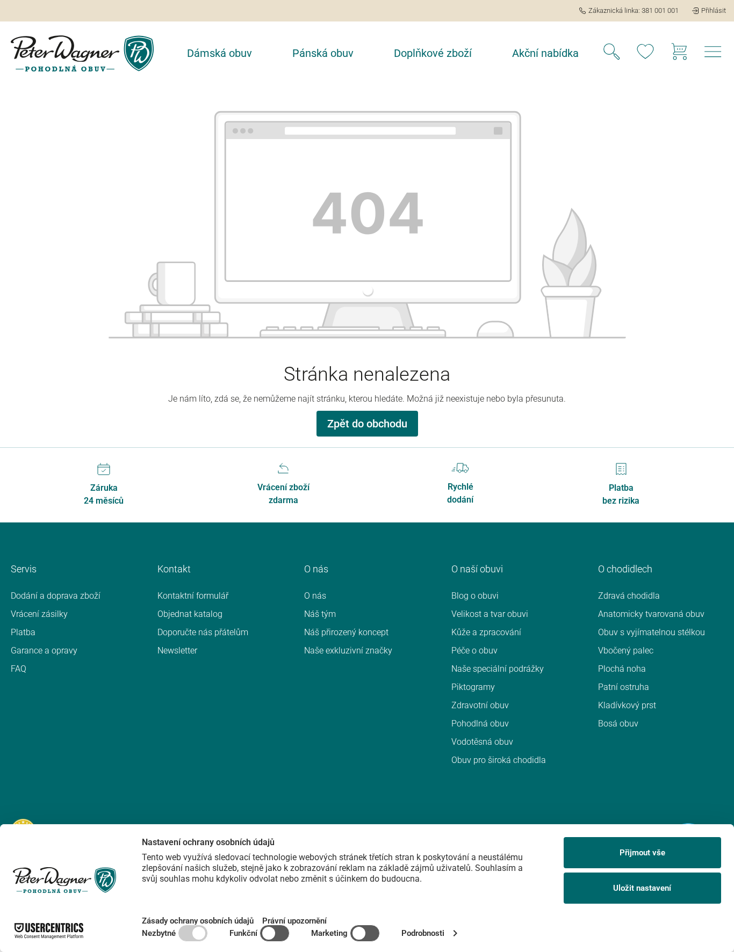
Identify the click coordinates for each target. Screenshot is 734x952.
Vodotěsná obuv (482, 742)
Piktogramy (473, 687)
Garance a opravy (44, 650)
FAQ (18, 669)
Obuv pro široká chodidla (498, 760)
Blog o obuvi (475, 596)
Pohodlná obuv (480, 723)
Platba (23, 632)
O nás (315, 596)
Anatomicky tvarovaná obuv (651, 614)
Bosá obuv (618, 723)
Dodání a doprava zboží (55, 596)
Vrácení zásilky (39, 614)
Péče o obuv (474, 650)
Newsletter (177, 650)
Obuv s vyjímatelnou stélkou (651, 632)
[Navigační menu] (713, 55)
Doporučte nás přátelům (202, 632)
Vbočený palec (625, 650)
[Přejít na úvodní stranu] (82, 53)
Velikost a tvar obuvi (489, 614)
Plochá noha (622, 669)
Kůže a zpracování (486, 632)
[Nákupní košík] (679, 53)
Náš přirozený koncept (346, 632)
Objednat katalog (189, 614)
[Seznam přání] (645, 53)
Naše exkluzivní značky (348, 650)
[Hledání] (611, 53)
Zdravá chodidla (629, 596)
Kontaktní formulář (192, 596)
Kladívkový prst (627, 705)
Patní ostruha (623, 687)
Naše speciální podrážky (497, 669)
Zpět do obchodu (367, 423)
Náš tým (320, 614)
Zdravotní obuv (480, 705)
